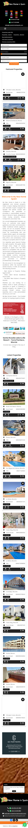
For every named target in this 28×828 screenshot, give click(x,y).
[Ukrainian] (21, 15)
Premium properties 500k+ (8, 42)
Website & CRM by (10, 826)
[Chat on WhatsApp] (25, 825)
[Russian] (11, 15)
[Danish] (21, 11)
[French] (11, 13)
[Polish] (16, 13)
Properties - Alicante (19, 34)
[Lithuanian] (16, 15)
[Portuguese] (21, 13)
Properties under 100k (7, 32)
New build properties (7, 37)
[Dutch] (11, 17)
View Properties (14, 63)
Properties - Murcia (7, 34)
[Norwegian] (16, 17)
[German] (16, 11)
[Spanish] (11, 11)
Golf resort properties (7, 39)
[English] (6, 11)
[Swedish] (6, 15)
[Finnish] (6, 13)
